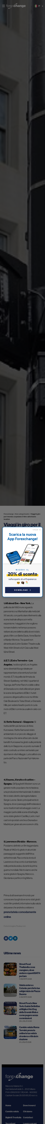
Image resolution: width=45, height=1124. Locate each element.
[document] (22, 562)
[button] (37, 530)
